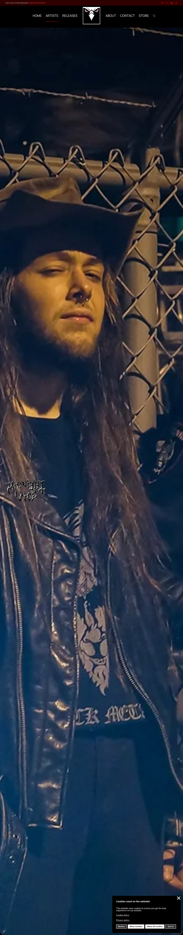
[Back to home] (91, 16)
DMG (43, 3)
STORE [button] (144, 15)
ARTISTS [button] (52, 15)
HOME (37, 15)
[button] (154, 16)
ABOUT (111, 15)
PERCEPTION (34, 3)
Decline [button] (121, 926)
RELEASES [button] (69, 15)
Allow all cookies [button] (155, 926)
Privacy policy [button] (122, 920)
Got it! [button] (171, 926)
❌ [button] (179, 898)
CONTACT (127, 15)
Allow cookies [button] (136, 926)
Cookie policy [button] (122, 915)
